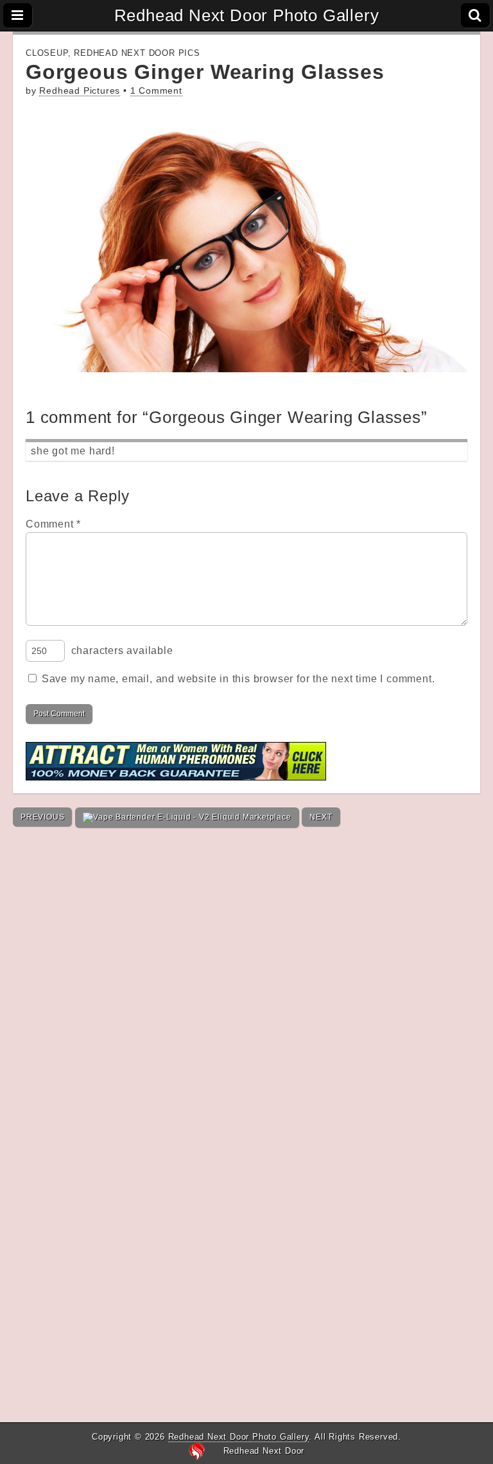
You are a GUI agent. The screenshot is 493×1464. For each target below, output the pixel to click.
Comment (53, 524)
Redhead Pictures (79, 91)
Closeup (47, 53)
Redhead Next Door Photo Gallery (246, 15)
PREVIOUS (42, 817)
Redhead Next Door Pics (137, 53)
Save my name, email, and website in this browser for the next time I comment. (238, 678)
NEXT (320, 817)
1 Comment (156, 91)
